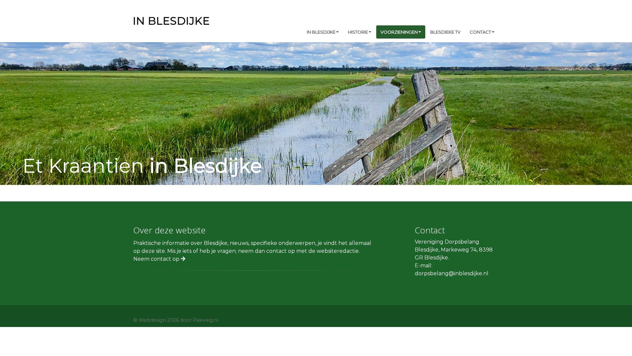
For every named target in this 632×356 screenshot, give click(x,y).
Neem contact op (157, 259)
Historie (358, 32)
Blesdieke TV (445, 32)
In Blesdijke (321, 32)
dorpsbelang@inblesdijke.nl (451, 273)
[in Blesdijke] (171, 20)
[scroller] (621, 348)
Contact (480, 32)
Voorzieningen (399, 32)
